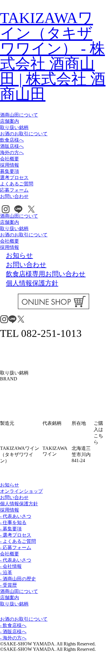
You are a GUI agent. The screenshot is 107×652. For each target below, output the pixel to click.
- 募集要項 (11, 528)
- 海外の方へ (13, 637)
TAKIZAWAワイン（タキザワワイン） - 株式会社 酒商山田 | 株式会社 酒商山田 (53, 56)
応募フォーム (14, 190)
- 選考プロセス (15, 535)
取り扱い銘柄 (14, 127)
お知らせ (9, 484)
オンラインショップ (21, 491)
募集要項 (9, 171)
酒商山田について (19, 114)
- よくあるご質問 (18, 541)
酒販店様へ (12, 146)
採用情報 (9, 165)
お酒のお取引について (24, 133)
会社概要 (9, 158)
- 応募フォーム (15, 547)
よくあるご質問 (16, 183)
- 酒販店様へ (13, 631)
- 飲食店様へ (13, 625)
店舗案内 (9, 121)
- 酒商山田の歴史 (18, 578)
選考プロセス (14, 177)
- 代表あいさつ (15, 516)
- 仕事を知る (13, 522)
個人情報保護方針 (19, 503)
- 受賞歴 (8, 585)
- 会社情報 (11, 566)
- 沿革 (6, 572)
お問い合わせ (14, 196)
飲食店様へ (12, 140)
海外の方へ (12, 152)
